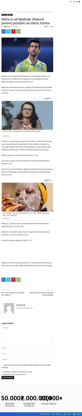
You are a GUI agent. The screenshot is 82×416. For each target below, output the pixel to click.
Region (10, 15)
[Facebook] (71, 1)
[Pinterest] (13, 31)
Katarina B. (6, 26)
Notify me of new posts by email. (15, 374)
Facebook (46, 414)
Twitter (68, 414)
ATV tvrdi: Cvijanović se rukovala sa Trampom (12, 294)
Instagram (58, 414)
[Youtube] (79, 1)
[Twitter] (76, 1)
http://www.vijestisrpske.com (24, 308)
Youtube (78, 414)
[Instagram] (73, 1)
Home (3, 12)
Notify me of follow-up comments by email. (18, 372)
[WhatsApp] (18, 31)
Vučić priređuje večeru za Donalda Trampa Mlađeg (41, 294)
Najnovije (10, 12)
